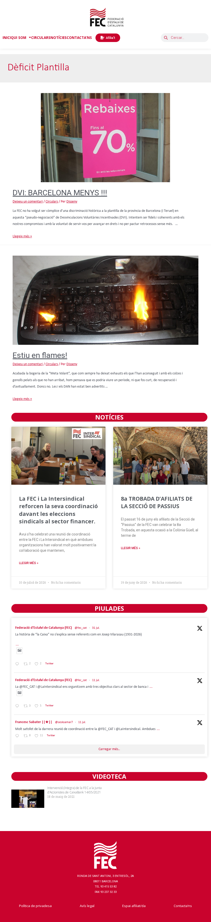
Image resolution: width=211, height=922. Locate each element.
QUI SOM (18, 37)
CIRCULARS (40, 37)
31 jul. (96, 628)
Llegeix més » (22, 236)
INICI (7, 37)
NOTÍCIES (58, 37)
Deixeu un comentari (28, 201)
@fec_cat (81, 628)
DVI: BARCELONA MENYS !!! (60, 192)
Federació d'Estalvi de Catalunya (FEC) (43, 628)
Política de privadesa (35, 905)
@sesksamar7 (64, 722)
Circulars (52, 201)
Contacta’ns (183, 905)
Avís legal (87, 905)
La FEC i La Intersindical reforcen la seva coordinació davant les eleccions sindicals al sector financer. (58, 510)
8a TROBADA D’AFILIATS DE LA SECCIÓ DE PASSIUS (156, 502)
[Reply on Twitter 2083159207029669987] (18, 664)
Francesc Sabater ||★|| (33, 722)
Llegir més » (28, 563)
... (17, 645)
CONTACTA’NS (79, 37)
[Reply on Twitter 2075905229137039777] (18, 736)
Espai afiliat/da (134, 905)
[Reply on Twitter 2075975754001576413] (18, 707)
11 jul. (96, 680)
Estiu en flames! (40, 355)
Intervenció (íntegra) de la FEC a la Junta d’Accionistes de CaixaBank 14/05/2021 (74, 790)
